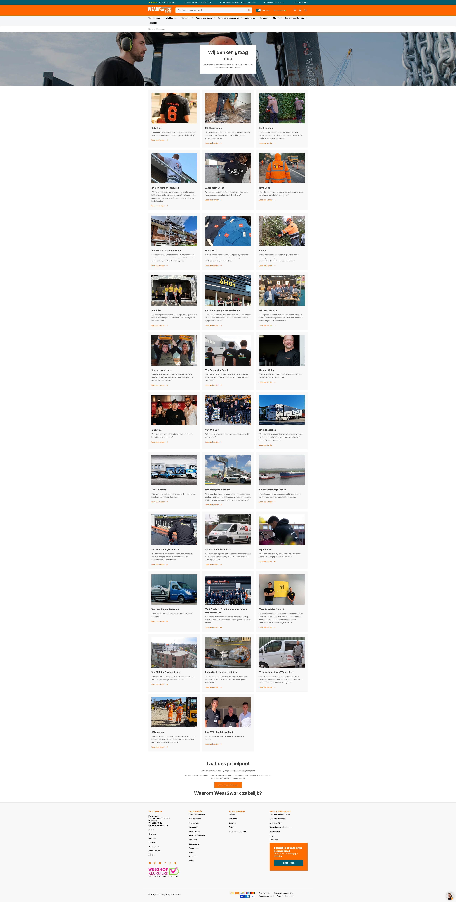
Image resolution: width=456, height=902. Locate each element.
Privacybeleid (264, 893)
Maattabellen (275, 831)
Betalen (232, 827)
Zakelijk (151, 855)
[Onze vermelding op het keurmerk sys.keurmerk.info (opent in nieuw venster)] (163, 877)
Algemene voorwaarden (283, 893)
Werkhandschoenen (204, 18)
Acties (191, 861)
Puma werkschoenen (197, 815)
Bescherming (194, 844)
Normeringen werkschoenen (281, 827)
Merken (276, 18)
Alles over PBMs (276, 823)
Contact (232, 815)
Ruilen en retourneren (237, 831)
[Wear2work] (159, 10)
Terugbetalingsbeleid (285, 896)
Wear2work (159, 894)
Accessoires (250, 18)
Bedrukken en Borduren (294, 18)
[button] (156, 18)
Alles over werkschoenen (280, 815)
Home (150, 29)
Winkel (151, 830)
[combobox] (213, 10)
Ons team (152, 838)
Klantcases (274, 840)
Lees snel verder (158, 140)
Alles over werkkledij (278, 819)
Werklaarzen (171, 18)
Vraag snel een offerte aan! (228, 785)
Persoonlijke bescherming (228, 18)
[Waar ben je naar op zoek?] (249, 10)
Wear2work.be (154, 851)
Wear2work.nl (153, 846)
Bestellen (232, 823)
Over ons (152, 834)
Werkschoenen (154, 18)
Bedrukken (193, 856)
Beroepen (264, 18)
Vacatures (152, 842)
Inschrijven (289, 862)
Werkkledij (186, 18)
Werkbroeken (194, 831)
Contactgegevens (266, 896)
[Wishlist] (295, 10)
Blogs (272, 836)
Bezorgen (233, 819)
